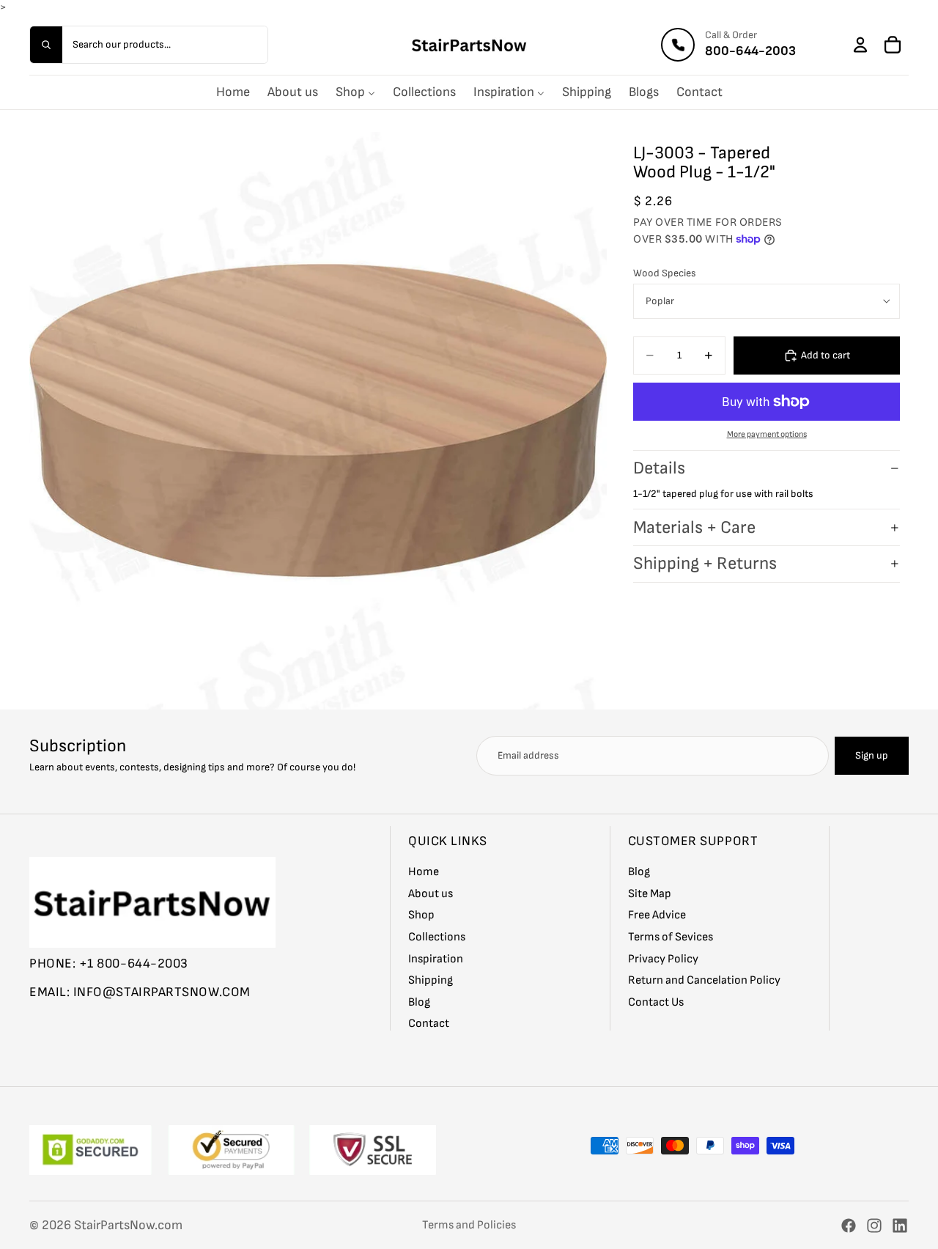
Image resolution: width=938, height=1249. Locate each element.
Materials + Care (694, 527)
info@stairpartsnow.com (162, 992)
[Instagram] (874, 1225)
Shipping (430, 980)
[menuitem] (233, 92)
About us (430, 893)
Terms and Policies (469, 1225)
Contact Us (656, 1002)
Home (423, 872)
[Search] (46, 44)
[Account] (860, 45)
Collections (436, 937)
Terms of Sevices (670, 937)
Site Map (649, 893)
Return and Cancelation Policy (704, 980)
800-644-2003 (750, 51)
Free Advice (657, 915)
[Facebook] (848, 1225)
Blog (419, 1002)
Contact (428, 1024)
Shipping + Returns (705, 563)
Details (659, 468)
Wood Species (664, 273)
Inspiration (435, 958)
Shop (421, 915)
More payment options (767, 434)
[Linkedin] (900, 1225)
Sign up (871, 755)
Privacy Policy (663, 958)
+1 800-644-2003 (133, 962)
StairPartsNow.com (128, 1225)
